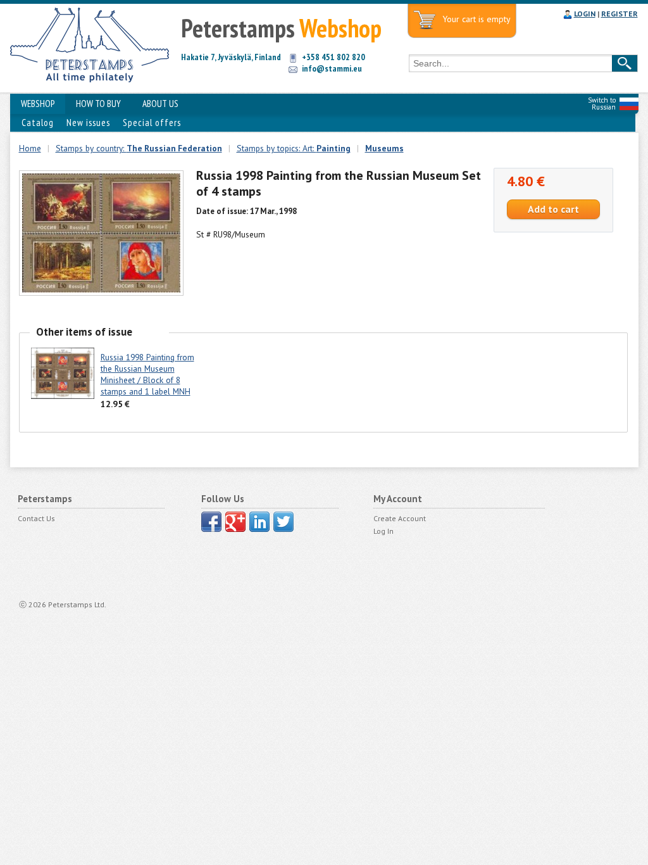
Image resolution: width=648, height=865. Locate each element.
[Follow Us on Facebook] (211, 522)
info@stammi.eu (332, 68)
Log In (383, 531)
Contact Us (36, 518)
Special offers (152, 123)
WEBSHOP (37, 104)
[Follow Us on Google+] (235, 522)
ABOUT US (160, 104)
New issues (88, 123)
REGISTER (619, 13)
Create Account (399, 518)
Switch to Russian (602, 103)
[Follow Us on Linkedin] (259, 522)
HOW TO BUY (98, 104)
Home (30, 148)
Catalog (38, 123)
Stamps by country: (139, 148)
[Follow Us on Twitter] (283, 522)
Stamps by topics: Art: (294, 148)
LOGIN (584, 13)
